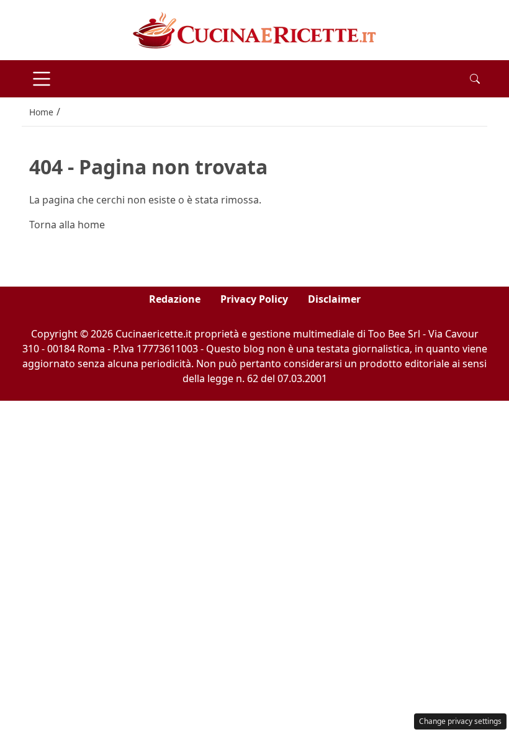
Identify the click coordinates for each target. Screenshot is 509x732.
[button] (475, 78)
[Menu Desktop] (41, 78)
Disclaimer (334, 299)
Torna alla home (67, 224)
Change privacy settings (460, 721)
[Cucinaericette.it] (254, 29)
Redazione (174, 299)
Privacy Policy (254, 299)
